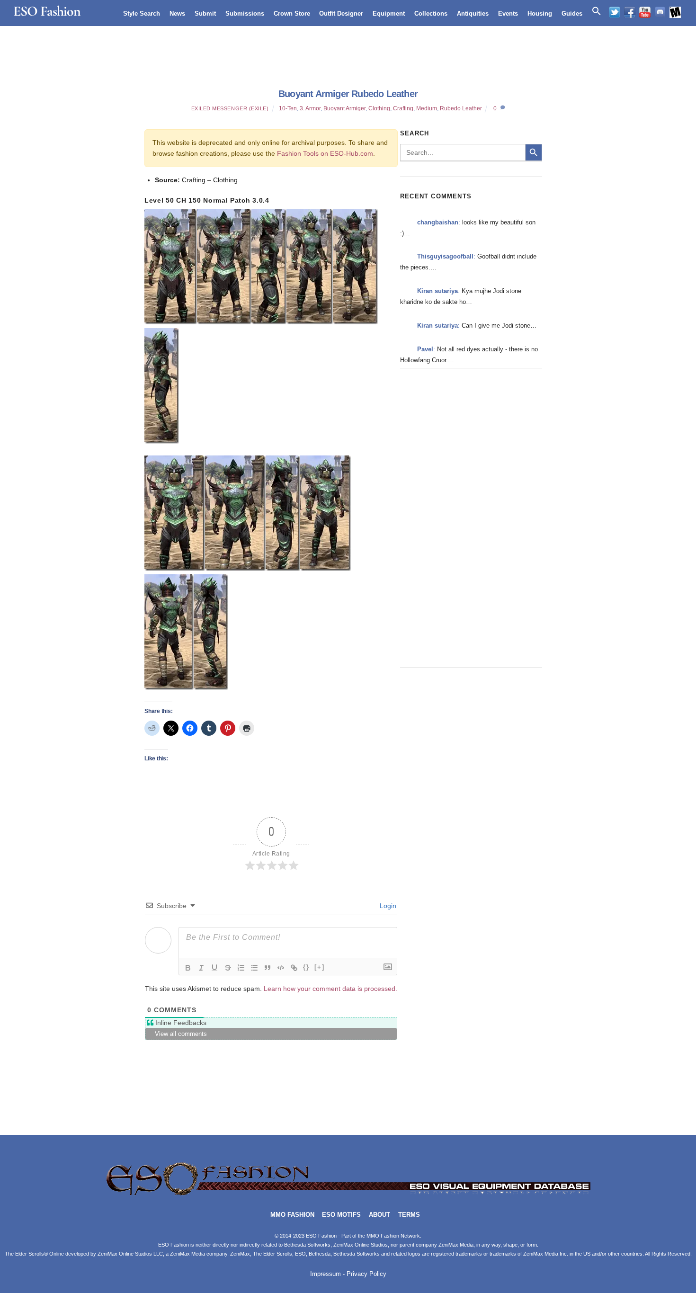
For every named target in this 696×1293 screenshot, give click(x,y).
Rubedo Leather (461, 108)
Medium (426, 108)
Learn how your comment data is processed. (330, 988)
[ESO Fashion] (348, 1194)
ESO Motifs (341, 1215)
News (177, 13)
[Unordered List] (254, 967)
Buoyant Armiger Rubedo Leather (348, 94)
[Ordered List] (241, 967)
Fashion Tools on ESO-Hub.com (325, 153)
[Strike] (227, 967)
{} (306, 967)
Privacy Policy (366, 1274)
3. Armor (310, 108)
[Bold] (188, 967)
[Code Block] (280, 967)
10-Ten (288, 108)
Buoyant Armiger (344, 108)
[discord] (660, 12)
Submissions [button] (244, 13)
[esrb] (675, 12)
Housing (539, 13)
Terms (409, 1215)
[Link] (294, 967)
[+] (319, 967)
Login (387, 906)
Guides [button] (572, 13)
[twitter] (614, 12)
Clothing (379, 108)
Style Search (141, 13)
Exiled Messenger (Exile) (230, 108)
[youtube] (645, 12)
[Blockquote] (267, 967)
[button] (596, 11)
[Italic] (201, 967)
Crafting (403, 108)
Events (508, 13)
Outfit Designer (341, 13)
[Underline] (214, 967)
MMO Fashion (292, 1215)
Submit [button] (205, 13)
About (379, 1215)
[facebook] (629, 12)
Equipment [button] (389, 13)
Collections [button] (430, 13)
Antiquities (473, 13)
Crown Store (292, 13)
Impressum (325, 1274)
